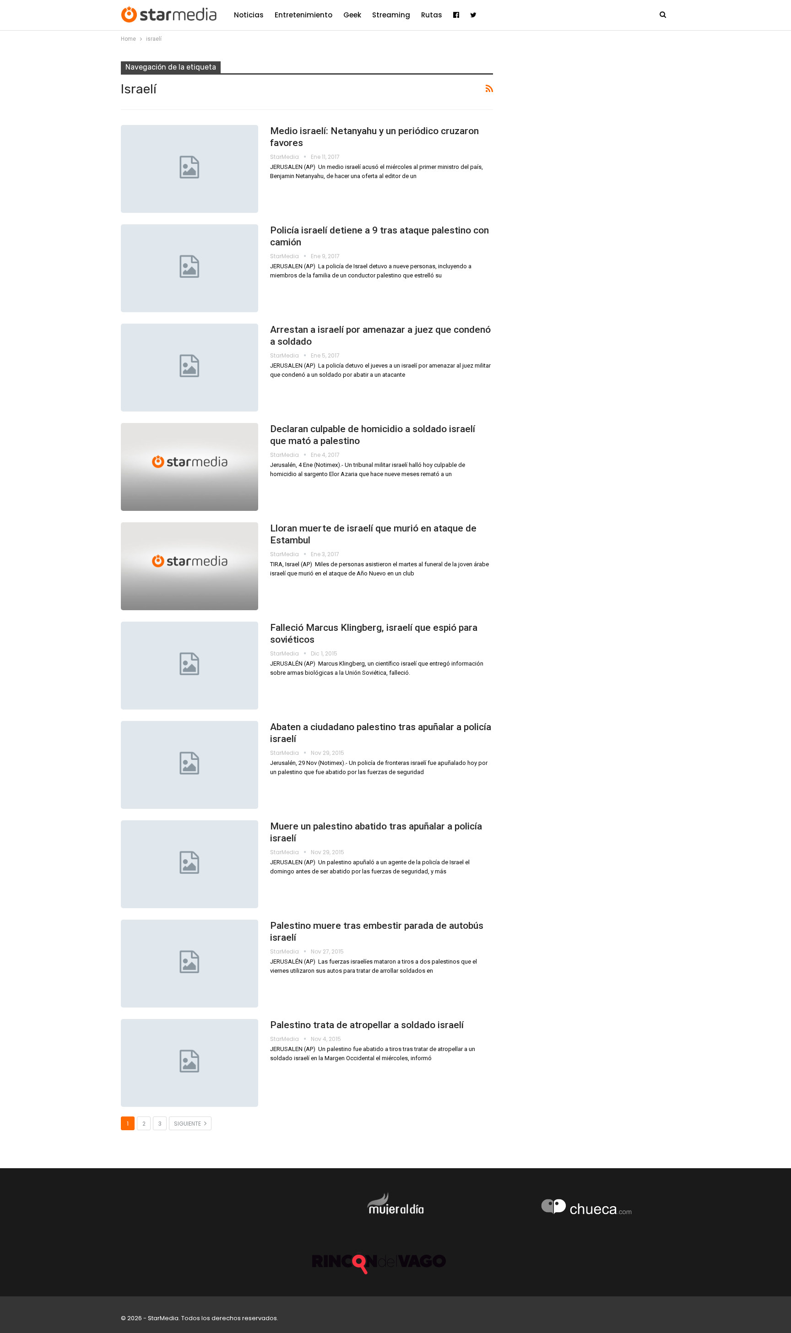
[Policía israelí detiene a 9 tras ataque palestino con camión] (189, 268)
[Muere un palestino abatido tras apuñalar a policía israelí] (189, 864)
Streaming (391, 15)
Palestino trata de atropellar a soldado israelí (367, 1024)
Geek (352, 15)
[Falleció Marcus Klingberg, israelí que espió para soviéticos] (189, 666)
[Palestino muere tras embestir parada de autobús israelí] (189, 964)
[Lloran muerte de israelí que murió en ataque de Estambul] (189, 566)
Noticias (249, 15)
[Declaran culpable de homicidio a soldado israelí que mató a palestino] (189, 467)
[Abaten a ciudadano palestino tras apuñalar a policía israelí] (189, 765)
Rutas (431, 15)
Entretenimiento (303, 15)
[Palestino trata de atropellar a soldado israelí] (189, 1063)
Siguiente (188, 1123)
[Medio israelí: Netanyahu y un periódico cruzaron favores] (189, 169)
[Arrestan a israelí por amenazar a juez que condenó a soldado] (189, 368)
